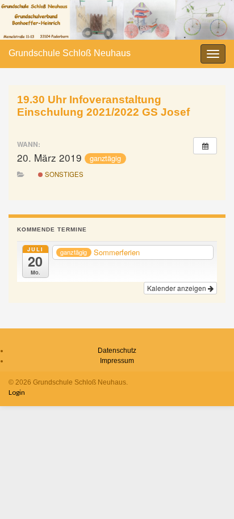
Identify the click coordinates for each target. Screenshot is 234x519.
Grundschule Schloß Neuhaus (70, 53)
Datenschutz (117, 351)
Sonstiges (63, 174)
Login (17, 392)
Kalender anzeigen (177, 288)
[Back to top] (208, 493)
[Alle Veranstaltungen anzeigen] (205, 145)
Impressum (117, 361)
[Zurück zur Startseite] (117, 20)
